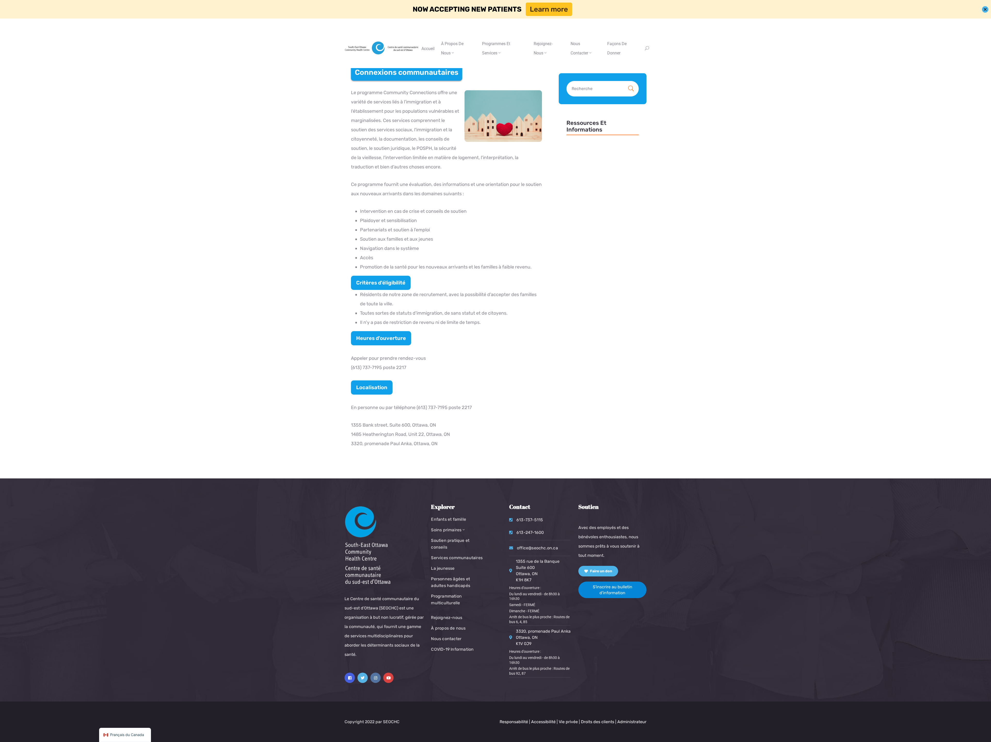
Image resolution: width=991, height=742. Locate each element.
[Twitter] (362, 678)
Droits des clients (597, 721)
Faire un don (600, 571)
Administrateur (631, 721)
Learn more (549, 9)
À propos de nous (452, 48)
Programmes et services (496, 48)
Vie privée (569, 721)
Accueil (428, 48)
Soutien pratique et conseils (450, 544)
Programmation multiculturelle (446, 599)
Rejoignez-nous (543, 48)
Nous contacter (446, 638)
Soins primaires (446, 529)
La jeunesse (442, 568)
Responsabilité (514, 721)
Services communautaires (457, 557)
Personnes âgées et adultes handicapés (450, 582)
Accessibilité (543, 721)
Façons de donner (617, 48)
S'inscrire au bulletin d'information (612, 589)
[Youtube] (388, 678)
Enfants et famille (448, 519)
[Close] (985, 9)
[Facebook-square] (350, 678)
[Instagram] (375, 678)
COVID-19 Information (452, 649)
